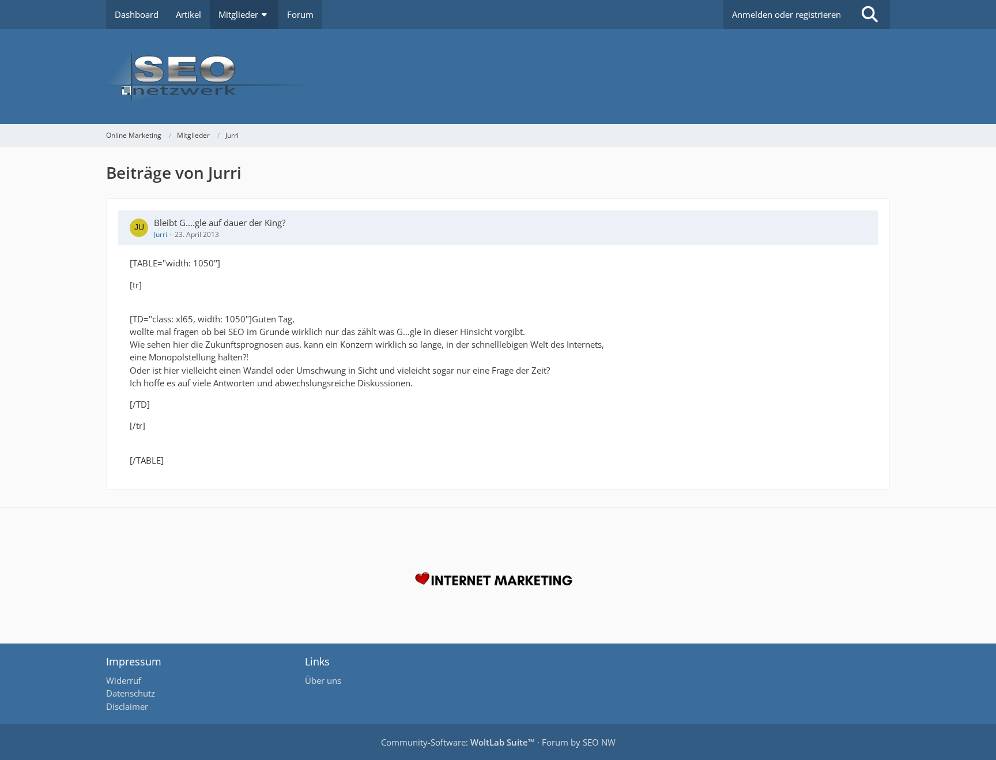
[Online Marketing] (498, 76)
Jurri (160, 234)
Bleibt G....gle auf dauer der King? (219, 222)
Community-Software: (458, 742)
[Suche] (870, 14)
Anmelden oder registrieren (786, 14)
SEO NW (599, 742)
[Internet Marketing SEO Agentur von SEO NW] (498, 581)
